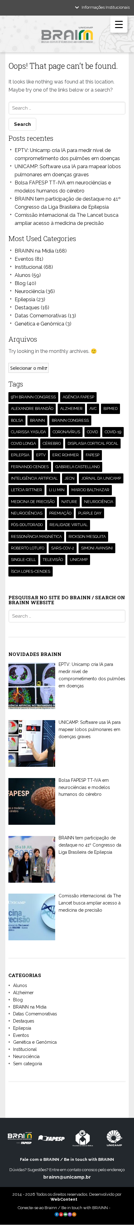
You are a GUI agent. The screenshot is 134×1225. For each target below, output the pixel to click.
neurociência (98, 501)
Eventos (24, 259)
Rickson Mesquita (87, 536)
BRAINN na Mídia (34, 251)
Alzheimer (23, 992)
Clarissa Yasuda (28, 432)
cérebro (52, 443)
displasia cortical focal (93, 443)
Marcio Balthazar (90, 489)
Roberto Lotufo (27, 548)
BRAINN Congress (70, 420)
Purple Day (90, 513)
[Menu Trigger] (118, 24)
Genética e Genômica (39, 324)
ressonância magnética (36, 536)
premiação (60, 513)
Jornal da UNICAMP (101, 478)
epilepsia (20, 455)
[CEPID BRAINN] (67, 37)
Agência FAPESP (78, 397)
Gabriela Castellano (77, 466)
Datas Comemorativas (41, 316)
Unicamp (79, 559)
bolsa (17, 420)
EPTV (40, 455)
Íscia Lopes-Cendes (30, 571)
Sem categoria (27, 1063)
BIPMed (110, 408)
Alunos (23, 275)
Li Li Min (57, 489)
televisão (53, 559)
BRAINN (37, 420)
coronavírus (66, 432)
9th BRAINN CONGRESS (33, 397)
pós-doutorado (27, 524)
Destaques (27, 308)
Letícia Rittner (26, 489)
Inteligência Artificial (34, 478)
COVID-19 (113, 432)
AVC (93, 408)
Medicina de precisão (33, 501)
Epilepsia (25, 299)
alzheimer (71, 408)
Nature (69, 501)
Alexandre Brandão (32, 408)
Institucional (28, 267)
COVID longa (23, 443)
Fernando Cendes (30, 466)
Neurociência (30, 291)
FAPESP (92, 455)
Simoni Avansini (97, 548)
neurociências (26, 513)
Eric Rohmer (65, 455)
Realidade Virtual (69, 524)
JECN (69, 478)
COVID (92, 432)
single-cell (23, 559)
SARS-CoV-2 (62, 548)
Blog (20, 283)
